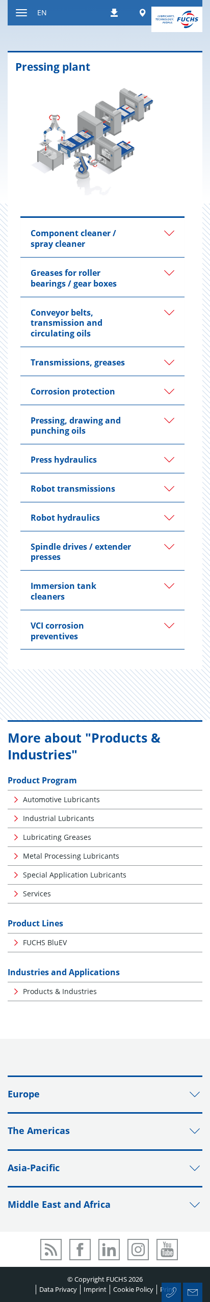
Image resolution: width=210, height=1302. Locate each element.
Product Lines (35, 923)
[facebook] (80, 1249)
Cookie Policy (133, 1289)
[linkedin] (109, 1249)
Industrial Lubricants (58, 818)
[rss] (51, 1249)
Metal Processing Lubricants (71, 856)
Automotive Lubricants (61, 799)
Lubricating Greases (57, 837)
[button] (102, 237)
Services (37, 893)
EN (42, 12)
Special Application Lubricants (74, 875)
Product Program (42, 780)
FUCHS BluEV (45, 942)
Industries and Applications (64, 972)
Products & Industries (60, 991)
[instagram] (138, 1249)
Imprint (95, 1289)
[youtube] (167, 1249)
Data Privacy (58, 1289)
